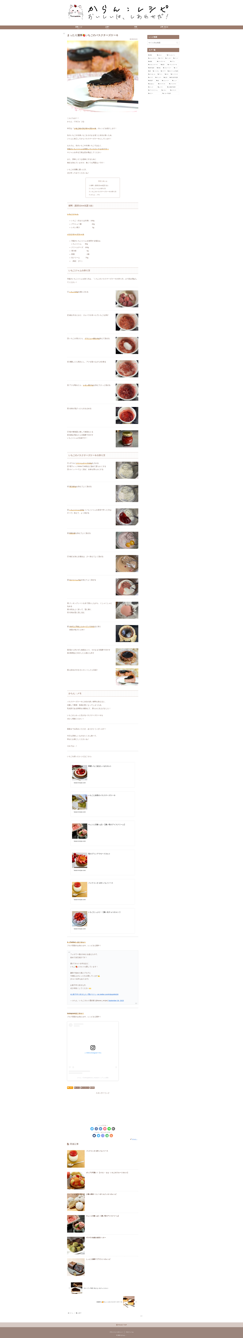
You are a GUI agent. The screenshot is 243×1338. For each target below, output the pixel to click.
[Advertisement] (102, 1108)
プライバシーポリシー (116, 1332)
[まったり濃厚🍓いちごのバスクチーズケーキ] (100, 1128)
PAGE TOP (122, 1325)
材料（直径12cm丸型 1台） (100, 185)
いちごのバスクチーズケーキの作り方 (103, 191)
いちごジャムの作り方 (98, 188)
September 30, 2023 (116, 1001)
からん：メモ (95, 195)
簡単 (93, 1087)
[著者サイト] (94, 1135)
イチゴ (77, 1087)
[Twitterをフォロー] (98, 1135)
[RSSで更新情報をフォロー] (111, 1135)
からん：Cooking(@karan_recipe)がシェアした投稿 (92, 1077)
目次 (100, 181)
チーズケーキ (85, 1087)
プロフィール (130, 1332)
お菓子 (71, 1087)
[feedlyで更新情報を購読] (107, 1135)
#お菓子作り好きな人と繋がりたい (83, 994)
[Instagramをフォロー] (102, 1135)
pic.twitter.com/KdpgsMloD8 (107, 994)
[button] (177, 43)
